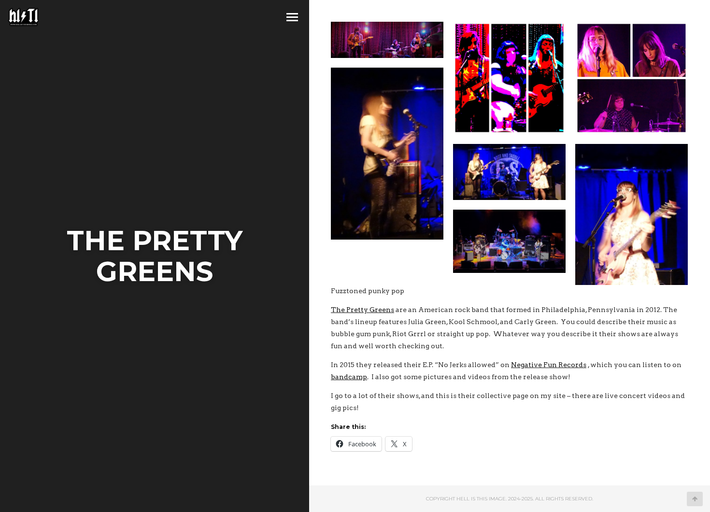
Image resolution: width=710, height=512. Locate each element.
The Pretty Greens (362, 309)
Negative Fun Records (548, 365)
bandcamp (349, 377)
